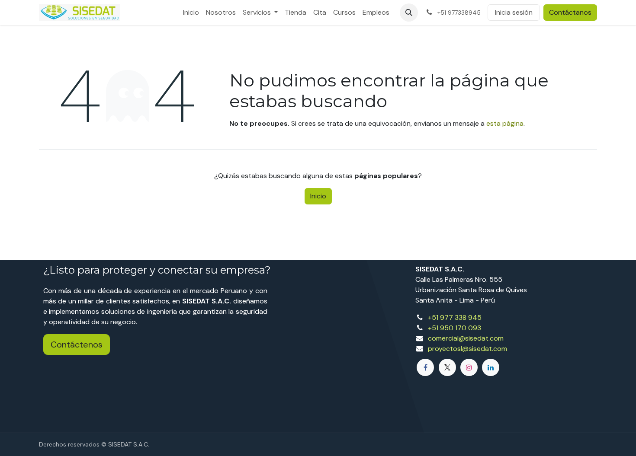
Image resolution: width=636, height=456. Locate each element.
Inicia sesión (514, 12)
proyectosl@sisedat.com (467, 348)
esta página (505, 123)
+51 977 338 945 (455, 317)
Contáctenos (77, 344)
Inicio (318, 196)
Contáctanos (570, 12)
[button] (409, 12)
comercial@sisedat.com (466, 338)
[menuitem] (191, 12)
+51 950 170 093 (454, 327)
